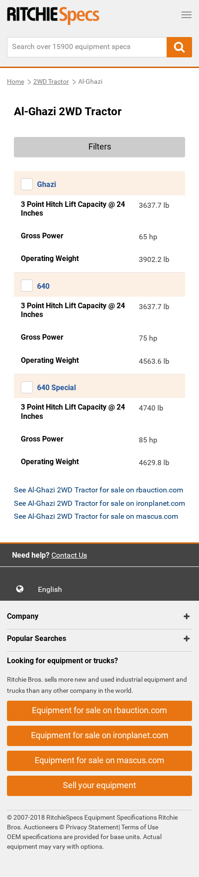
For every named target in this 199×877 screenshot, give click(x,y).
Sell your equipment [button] (99, 785)
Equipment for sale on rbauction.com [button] (99, 710)
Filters (99, 146)
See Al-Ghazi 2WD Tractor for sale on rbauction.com (98, 489)
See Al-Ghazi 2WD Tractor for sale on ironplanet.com (99, 503)
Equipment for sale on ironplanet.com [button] (99, 735)
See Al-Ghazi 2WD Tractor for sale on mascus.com (96, 516)
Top (182, 863)
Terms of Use (139, 827)
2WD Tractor (51, 81)
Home (15, 81)
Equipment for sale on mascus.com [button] (99, 760)
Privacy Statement (92, 827)
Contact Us (69, 555)
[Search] (179, 47)
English (53, 589)
